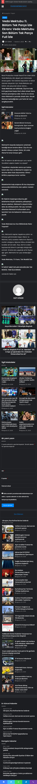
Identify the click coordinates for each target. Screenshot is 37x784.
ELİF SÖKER (8, 41)
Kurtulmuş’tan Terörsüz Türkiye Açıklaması (24, 590)
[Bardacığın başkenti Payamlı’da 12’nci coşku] (10, 371)
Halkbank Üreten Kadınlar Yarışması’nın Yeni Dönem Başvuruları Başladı (17, 635)
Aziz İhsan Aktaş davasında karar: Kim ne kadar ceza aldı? (24, 688)
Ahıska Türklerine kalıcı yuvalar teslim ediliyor (26, 380)
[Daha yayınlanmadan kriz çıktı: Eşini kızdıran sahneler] (27, 415)
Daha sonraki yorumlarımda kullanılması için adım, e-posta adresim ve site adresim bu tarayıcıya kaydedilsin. (17, 496)
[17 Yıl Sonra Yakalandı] (7, 661)
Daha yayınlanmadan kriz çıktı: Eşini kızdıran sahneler (26, 425)
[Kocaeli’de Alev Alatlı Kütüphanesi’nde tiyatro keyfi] (27, 391)
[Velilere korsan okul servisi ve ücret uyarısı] (7, 529)
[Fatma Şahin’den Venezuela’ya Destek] (7, 583)
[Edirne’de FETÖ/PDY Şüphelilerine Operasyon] (7, 555)
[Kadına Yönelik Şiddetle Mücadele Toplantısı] (7, 600)
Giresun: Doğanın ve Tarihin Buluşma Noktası (24, 608)
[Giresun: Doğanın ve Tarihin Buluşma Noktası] (7, 609)
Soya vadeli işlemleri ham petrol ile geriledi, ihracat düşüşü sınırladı (18, 652)
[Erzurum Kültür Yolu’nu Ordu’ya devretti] (7, 115)
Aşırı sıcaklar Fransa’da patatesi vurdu (24, 546)
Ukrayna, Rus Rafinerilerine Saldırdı (15, 521)
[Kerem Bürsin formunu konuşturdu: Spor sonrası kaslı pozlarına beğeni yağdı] (7, 125)
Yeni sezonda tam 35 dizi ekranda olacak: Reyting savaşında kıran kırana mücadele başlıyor (9, 402)
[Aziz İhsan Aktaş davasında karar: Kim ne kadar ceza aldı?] (7, 688)
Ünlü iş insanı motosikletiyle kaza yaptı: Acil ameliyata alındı (9, 425)
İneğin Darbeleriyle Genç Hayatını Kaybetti (24, 562)
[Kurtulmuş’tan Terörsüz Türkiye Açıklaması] (7, 592)
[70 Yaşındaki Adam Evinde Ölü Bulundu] (7, 618)
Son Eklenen (18, 514)
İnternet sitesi (6, 486)
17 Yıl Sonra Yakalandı (23, 659)
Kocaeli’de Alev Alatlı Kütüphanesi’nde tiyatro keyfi (27, 400)
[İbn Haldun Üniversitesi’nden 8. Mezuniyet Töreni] (7, 573)
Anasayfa (6, 13)
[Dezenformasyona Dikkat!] (7, 627)
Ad (3, 471)
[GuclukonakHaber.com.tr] (18, 6)
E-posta (5, 478)
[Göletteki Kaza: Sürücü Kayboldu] (7, 670)
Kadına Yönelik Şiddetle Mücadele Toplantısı (24, 599)
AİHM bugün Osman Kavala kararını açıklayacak (20, 2)
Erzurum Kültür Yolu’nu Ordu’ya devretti (23, 678)
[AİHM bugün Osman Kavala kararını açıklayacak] (7, 538)
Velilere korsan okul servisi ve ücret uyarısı (25, 527)
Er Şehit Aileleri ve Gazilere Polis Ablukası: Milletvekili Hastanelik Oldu (25, 643)
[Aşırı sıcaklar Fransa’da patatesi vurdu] (7, 547)
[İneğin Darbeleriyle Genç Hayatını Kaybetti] (7, 564)
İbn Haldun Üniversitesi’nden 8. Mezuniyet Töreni (22, 572)
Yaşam (13, 13)
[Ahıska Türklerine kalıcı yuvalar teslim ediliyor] (27, 371)
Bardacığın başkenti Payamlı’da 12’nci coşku (9, 380)
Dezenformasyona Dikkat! (25, 625)
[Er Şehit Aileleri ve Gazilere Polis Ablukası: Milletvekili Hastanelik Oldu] (7, 644)
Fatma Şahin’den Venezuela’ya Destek (23, 581)
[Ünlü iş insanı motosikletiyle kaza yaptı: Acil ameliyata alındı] (10, 415)
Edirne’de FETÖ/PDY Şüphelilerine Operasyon (24, 553)
